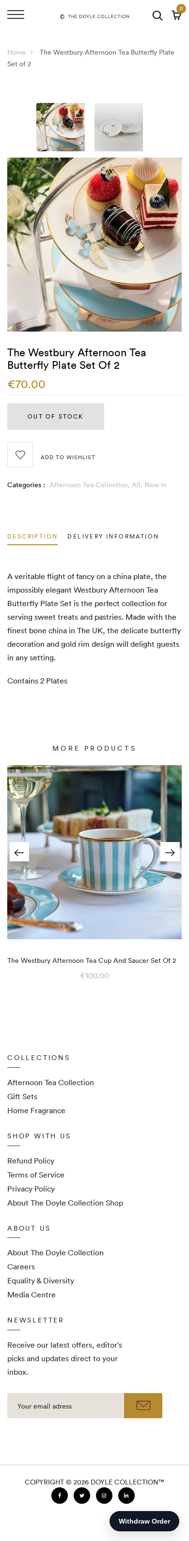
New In (155, 484)
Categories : (26, 484)
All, (138, 484)
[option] (65, 130)
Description (32, 537)
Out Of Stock (55, 416)
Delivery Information (113, 537)
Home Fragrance (36, 1110)
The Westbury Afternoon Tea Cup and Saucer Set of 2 (91, 961)
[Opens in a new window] (59, 1495)
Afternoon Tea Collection (50, 1082)
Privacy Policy (31, 1188)
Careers (21, 1266)
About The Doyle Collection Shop (65, 1202)
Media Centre (31, 1294)
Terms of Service (35, 1174)
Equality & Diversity (40, 1280)
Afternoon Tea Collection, (90, 484)
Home (16, 52)
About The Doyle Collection (55, 1252)
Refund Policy (30, 1160)
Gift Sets (22, 1096)
